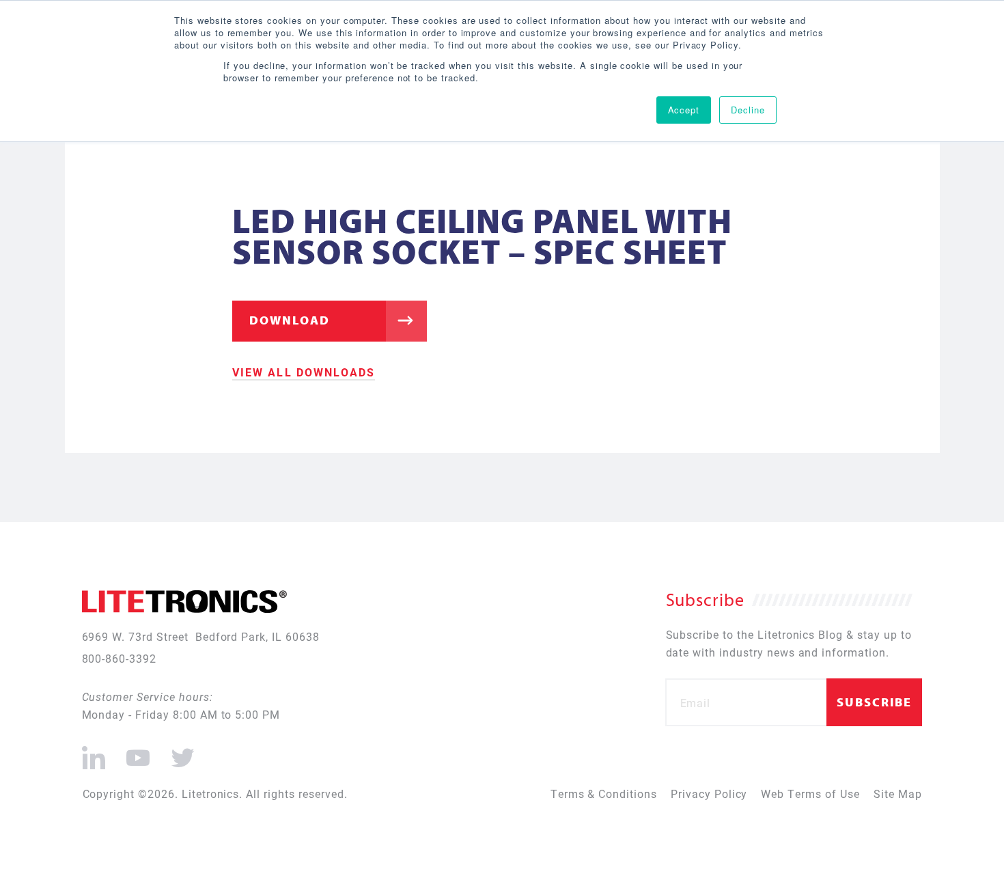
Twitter (180, 752)
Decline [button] (748, 109)
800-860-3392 (119, 658)
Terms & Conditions (603, 793)
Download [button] (289, 320)
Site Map (898, 793)
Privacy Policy (709, 793)
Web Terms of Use (810, 793)
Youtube (137, 752)
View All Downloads (303, 372)
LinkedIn (94, 752)
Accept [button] (684, 109)
